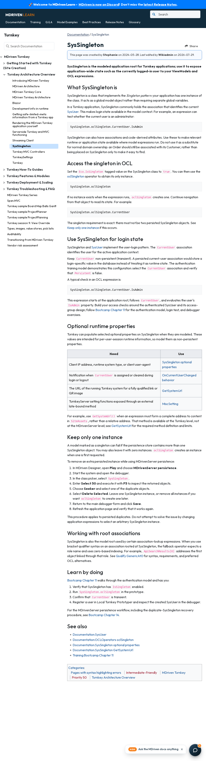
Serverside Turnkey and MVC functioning (30, 133)
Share (194, 46)
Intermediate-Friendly (141, 673)
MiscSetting (170, 404)
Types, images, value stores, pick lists (30, 228)
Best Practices (91, 22)
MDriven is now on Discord (99, 4)
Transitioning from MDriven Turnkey (30, 240)
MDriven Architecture (26, 86)
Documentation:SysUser (89, 634)
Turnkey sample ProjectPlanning (27, 217)
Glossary (134, 22)
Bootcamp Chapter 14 (104, 615)
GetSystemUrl (172, 391)
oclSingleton (75, 176)
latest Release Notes (160, 4)
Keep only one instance (83, 228)
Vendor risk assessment (22, 245)
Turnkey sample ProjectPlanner (27, 212)
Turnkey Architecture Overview (113, 677)
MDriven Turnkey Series (22, 195)
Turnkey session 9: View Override (28, 223)
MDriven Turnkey (173, 673)
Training (35, 22)
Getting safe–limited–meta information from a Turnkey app (32, 115)
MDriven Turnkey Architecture (31, 97)
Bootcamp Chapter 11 (110, 310)
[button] (155, 749)
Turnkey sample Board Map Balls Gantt (31, 206)
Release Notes (115, 22)
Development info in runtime (30, 108)
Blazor (16, 103)
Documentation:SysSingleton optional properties (106, 645)
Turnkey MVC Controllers (28, 152)
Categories (76, 668)
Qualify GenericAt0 (129, 556)
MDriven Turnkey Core (26, 92)
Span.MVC (13, 200)
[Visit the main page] (20, 14)
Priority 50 (79, 677)
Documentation (15, 22)
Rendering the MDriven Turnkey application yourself (32, 124)
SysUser (72, 112)
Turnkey (17, 163)
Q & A (48, 22)
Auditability (14, 234)
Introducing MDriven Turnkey (30, 80)
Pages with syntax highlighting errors (96, 673)
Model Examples (67, 22)
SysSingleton (21, 146)
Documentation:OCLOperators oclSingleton (103, 640)
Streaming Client (23, 140)
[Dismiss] (182, 749)
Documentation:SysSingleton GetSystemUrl (103, 650)
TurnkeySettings (22, 157)
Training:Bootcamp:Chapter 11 (93, 655)
